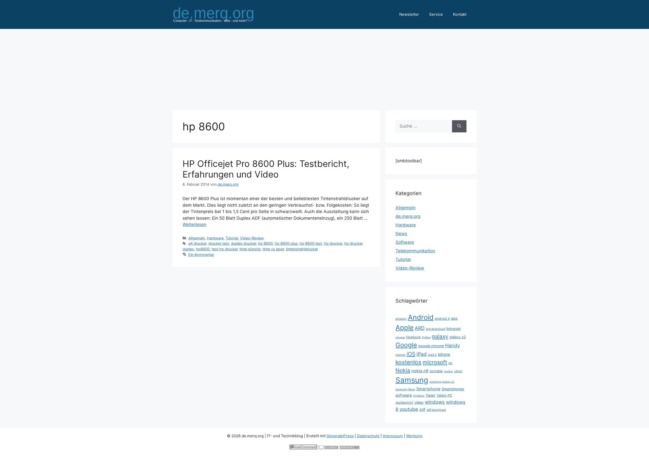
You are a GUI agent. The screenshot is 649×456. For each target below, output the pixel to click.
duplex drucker (243, 243)
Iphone (444, 354)
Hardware (215, 238)
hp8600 (203, 249)
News (401, 233)
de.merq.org (407, 216)
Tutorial (232, 238)
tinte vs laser (273, 249)
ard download (435, 329)
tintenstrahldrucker (302, 249)
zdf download (436, 410)
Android (421, 317)
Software (404, 242)
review (448, 371)
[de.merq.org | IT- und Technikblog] (219, 14)
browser (453, 328)
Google (406, 345)
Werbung (414, 435)
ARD (420, 328)
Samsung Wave (405, 389)
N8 (450, 363)
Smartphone (428, 388)
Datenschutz (368, 435)
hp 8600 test (311, 243)
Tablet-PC (444, 395)
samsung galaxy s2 (441, 381)
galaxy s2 (457, 337)
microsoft (435, 362)
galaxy (440, 336)
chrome (400, 337)
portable (436, 371)
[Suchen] (459, 126)
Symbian (418, 395)
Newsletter (409, 14)
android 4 (442, 319)
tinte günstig (250, 249)
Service (436, 14)
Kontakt (459, 14)
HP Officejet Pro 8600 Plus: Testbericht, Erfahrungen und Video (266, 169)
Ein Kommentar (201, 254)
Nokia (402, 370)
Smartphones (453, 389)
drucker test (218, 243)
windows (435, 402)
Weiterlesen (194, 224)
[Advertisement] (324, 66)
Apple (404, 327)
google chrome (431, 346)
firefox (426, 337)
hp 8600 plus (286, 243)
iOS (411, 354)
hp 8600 (265, 243)
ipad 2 (432, 355)
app (454, 318)
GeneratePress (340, 435)
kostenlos (408, 362)
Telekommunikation (415, 250)
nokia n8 (419, 370)
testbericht (404, 402)
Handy (452, 345)
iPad (422, 354)
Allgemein (196, 238)
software (403, 395)
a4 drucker (197, 243)
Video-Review (252, 238)
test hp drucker (225, 249)
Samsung (411, 380)
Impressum (393, 435)
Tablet (430, 395)
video (419, 402)
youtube (409, 409)
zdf (422, 409)
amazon (401, 319)
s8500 (458, 371)
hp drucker (333, 243)
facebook (413, 337)
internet (400, 355)
